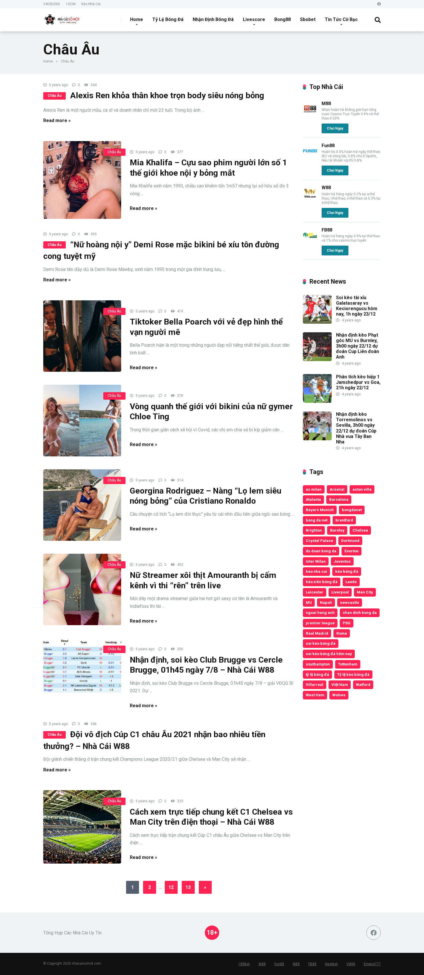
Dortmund (350, 540)
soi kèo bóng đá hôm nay (329, 653)
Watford (363, 684)
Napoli (326, 602)
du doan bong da (321, 551)
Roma (341, 633)
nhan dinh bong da (360, 612)
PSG (346, 623)
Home (136, 19)
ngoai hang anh (320, 612)
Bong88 (282, 19)
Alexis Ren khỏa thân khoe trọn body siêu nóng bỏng (167, 95)
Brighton (314, 530)
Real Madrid (317, 633)
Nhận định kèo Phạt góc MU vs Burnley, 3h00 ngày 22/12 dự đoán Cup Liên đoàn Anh (357, 346)
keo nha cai (316, 571)
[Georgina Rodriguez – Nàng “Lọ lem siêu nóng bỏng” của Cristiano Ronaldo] (82, 505)
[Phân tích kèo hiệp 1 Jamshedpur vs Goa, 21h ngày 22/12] (317, 401)
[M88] (310, 114)
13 (188, 887)
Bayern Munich (320, 509)
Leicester (314, 592)
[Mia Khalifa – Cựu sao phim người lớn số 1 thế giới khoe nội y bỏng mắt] (82, 180)
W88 (326, 187)
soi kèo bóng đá (320, 643)
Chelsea (360, 530)
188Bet (244, 964)
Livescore (254, 19)
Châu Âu (54, 96)
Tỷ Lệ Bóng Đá (167, 19)
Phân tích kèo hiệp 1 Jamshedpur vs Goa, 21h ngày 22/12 (358, 382)
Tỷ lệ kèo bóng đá (353, 674)
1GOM (71, 4)
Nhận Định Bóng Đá (213, 19)
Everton (351, 551)
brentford (344, 520)
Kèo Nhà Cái (91, 4)
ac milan (314, 489)
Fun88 (328, 145)
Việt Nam (339, 684)
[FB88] (310, 241)
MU (309, 602)
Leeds (351, 581)
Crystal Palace (319, 540)
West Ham (315, 695)
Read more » (57, 120)
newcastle (349, 602)
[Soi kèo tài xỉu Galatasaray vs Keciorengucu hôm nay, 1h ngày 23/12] (317, 322)
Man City (365, 592)
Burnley (337, 530)
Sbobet (308, 19)
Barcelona (338, 499)
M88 (326, 103)
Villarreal (314, 684)
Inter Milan (316, 561)
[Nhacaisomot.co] (62, 18)
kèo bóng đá (346, 571)
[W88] (310, 198)
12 (171, 887)
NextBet (331, 964)
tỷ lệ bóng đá (317, 674)
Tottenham (347, 664)
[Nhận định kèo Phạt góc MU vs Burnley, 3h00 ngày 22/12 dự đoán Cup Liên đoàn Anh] (317, 359)
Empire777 (372, 964)
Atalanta (313, 499)
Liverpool (340, 592)
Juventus (342, 561)
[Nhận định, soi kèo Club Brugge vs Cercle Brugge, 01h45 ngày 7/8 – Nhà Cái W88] (82, 665)
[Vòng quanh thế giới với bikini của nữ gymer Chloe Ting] (82, 420)
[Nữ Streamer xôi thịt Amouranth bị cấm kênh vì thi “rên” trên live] (82, 589)
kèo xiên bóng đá (321, 581)
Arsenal (337, 489)
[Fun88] (310, 156)
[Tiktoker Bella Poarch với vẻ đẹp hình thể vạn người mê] (82, 336)
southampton (318, 664)
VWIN (350, 964)
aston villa (362, 489)
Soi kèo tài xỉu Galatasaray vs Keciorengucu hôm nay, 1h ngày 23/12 (356, 306)
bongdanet (352, 509)
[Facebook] (379, 4)
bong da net (316, 520)
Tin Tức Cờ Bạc (341, 19)
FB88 (327, 230)
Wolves (339, 695)
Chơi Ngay (335, 128)
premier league (320, 623)
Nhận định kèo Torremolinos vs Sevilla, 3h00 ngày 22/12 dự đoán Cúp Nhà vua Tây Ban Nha (356, 428)
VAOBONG (51, 4)
